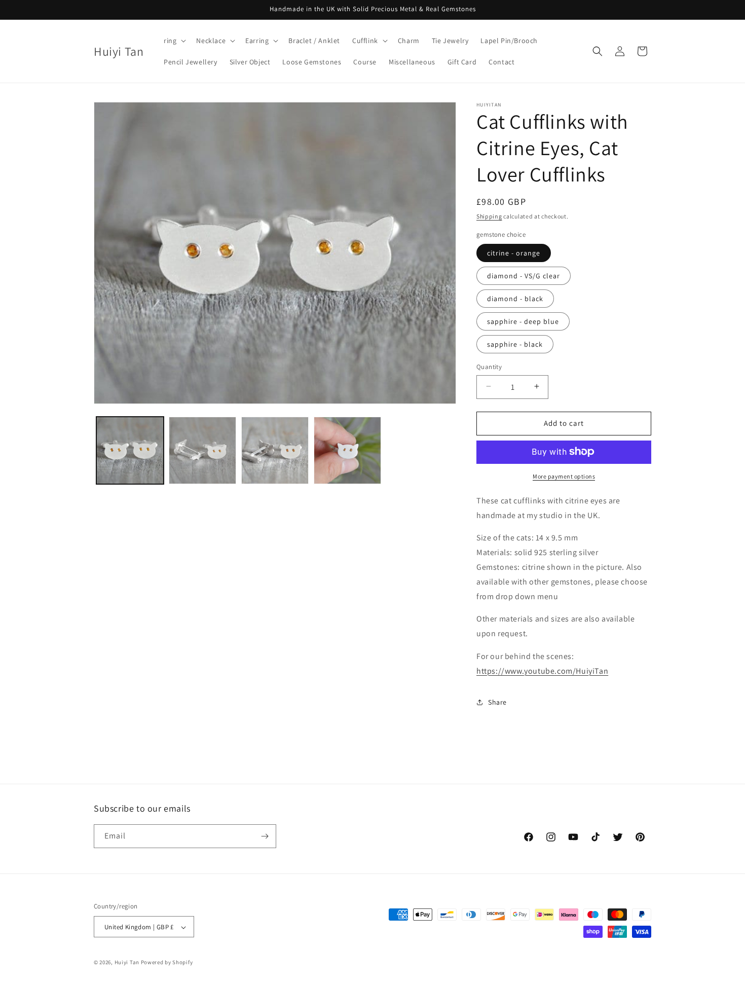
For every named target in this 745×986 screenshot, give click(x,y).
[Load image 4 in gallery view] (347, 450)
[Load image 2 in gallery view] (202, 450)
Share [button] (497, 701)
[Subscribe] (264, 836)
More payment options (564, 476)
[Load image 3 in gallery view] (275, 450)
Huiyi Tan (127, 962)
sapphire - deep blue (523, 320)
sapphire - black (515, 343)
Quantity (489, 366)
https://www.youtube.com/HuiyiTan (542, 670)
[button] (174, 40)
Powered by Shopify (167, 962)
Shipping (489, 216)
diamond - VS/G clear (523, 275)
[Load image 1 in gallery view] (130, 450)
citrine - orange (513, 252)
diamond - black (515, 298)
